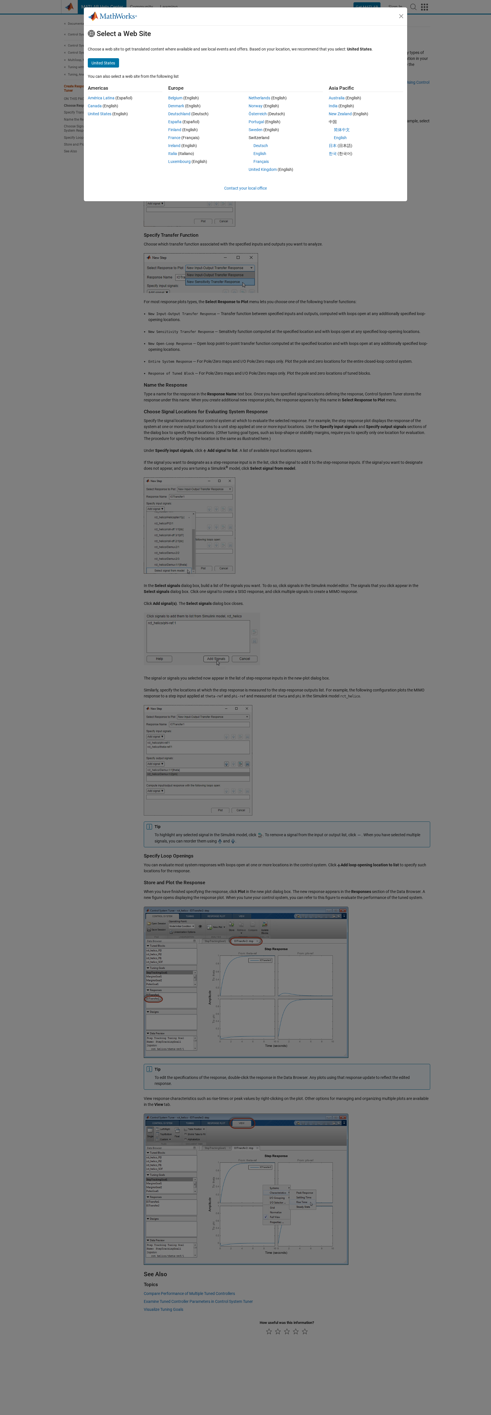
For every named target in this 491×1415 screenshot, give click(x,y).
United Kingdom (263, 169)
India (333, 106)
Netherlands (259, 98)
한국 (333, 153)
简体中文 (342, 129)
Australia (337, 98)
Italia (172, 153)
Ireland (174, 145)
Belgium (175, 98)
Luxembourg (179, 161)
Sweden (256, 129)
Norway (256, 106)
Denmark (176, 106)
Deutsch (260, 145)
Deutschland (179, 114)
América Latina (101, 98)
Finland (174, 129)
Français (261, 161)
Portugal (256, 122)
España (175, 122)
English (259, 153)
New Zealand (340, 114)
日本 (333, 145)
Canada (95, 106)
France (174, 137)
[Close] (401, 16)
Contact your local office (245, 188)
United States (99, 114)
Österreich (258, 114)
